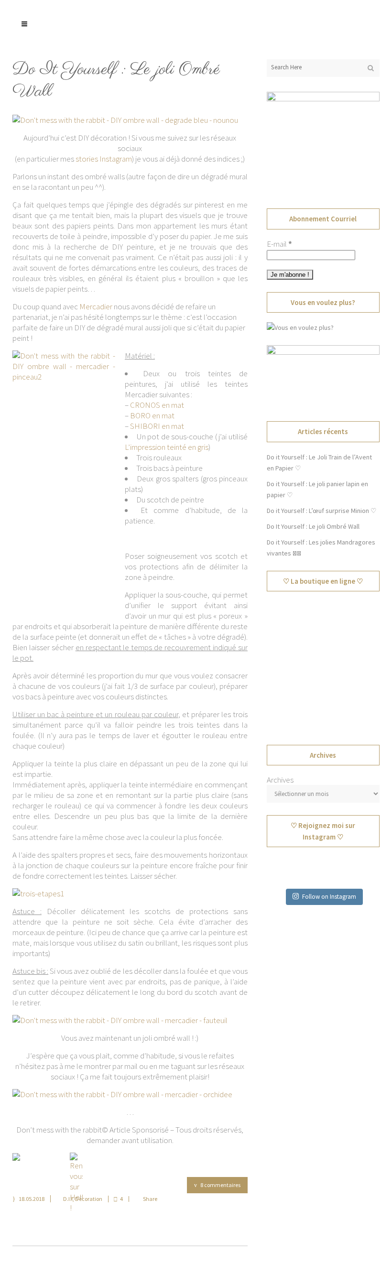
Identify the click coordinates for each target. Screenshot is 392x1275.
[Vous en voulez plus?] (300, 327)
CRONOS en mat (157, 405)
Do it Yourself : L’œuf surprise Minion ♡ (322, 510)
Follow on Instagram (329, 897)
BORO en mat (152, 415)
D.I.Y (68, 1198)
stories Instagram (104, 158)
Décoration (88, 1198)
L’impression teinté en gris (166, 447)
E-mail (279, 244)
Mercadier (95, 306)
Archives (280, 779)
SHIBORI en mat (157, 426)
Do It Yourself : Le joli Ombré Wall (116, 80)
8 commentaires (220, 1184)
